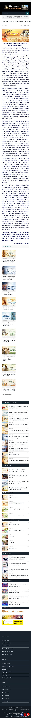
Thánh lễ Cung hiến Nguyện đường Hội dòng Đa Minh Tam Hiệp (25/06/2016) (19, 576)
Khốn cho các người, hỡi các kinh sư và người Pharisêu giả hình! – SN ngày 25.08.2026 (9, 358)
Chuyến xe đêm (12, 548)
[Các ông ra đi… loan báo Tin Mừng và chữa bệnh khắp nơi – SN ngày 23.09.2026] (9, 254)
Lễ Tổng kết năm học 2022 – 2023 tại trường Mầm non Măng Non (19, 591)
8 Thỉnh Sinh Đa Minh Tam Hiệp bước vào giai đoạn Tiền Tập (18, 407)
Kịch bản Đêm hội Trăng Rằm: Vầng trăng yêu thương (18, 476)
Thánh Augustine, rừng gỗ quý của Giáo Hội (19, 460)
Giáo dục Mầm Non (7, 580)
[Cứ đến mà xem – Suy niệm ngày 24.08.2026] (9, 368)
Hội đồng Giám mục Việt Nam (8, 666)
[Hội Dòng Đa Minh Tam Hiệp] (15, 6)
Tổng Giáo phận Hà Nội (7, 672)
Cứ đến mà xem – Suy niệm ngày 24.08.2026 (9, 375)
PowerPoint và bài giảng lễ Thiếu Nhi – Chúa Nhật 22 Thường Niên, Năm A (18, 470)
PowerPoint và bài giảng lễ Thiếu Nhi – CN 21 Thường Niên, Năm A (19, 482)
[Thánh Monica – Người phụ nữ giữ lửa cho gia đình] (9, 301)
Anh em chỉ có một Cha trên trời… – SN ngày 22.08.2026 (9, 389)
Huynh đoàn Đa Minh (6, 643)
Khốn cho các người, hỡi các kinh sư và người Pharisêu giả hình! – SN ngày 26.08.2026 (9, 341)
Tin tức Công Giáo (6, 669)
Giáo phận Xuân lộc (6, 663)
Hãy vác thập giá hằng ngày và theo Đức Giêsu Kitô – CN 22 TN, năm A (18, 413)
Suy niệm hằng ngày (24, 25)
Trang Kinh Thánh (5, 692)
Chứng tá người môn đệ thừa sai (16, 509)
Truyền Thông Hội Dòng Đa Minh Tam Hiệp (18, 716)
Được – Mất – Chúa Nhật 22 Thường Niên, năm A (18, 425)
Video (4, 553)
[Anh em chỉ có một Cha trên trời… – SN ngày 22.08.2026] (9, 383)
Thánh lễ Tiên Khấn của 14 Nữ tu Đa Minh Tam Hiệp (18, 570)
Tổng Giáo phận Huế (6, 675)
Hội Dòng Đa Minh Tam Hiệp (18, 714)
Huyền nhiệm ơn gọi (14, 520)
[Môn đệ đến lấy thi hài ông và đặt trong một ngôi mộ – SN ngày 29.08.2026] (9, 270)
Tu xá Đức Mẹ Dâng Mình (7, 651)
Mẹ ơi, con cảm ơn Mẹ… (14, 454)
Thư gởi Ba (11, 542)
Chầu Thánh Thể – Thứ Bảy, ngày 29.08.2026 (19, 430)
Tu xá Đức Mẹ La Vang (7, 654)
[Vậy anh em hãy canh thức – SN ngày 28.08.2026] (9, 286)
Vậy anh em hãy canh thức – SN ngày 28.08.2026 (9, 293)
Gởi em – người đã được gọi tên (16, 530)
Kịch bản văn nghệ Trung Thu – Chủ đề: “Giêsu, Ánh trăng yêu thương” (18, 488)
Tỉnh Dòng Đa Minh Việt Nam (8, 648)
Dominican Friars (5, 640)
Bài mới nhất (6, 402)
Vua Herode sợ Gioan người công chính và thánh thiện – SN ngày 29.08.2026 (18, 449)
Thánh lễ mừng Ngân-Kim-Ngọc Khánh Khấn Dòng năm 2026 (18, 564)
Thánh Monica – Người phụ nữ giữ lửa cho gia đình (9, 308)
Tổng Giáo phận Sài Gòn (7, 677)
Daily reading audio (6, 686)
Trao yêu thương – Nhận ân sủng (16, 503)
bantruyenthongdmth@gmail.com (15, 713)
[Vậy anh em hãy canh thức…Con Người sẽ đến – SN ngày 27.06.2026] (9, 316)
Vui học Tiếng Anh (5, 701)
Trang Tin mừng (5, 698)
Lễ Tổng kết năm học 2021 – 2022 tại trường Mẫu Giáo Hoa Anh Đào (18, 603)
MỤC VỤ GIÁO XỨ (7, 465)
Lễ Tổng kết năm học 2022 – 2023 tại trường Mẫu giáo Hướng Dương (19, 585)
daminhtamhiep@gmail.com (12, 712)
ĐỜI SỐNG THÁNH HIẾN (8, 492)
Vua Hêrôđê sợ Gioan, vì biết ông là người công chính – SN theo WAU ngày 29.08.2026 (19, 443)
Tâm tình (5, 520)
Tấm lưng (11, 536)
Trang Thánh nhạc (5, 695)
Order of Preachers (6, 645)
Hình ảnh (9, 553)
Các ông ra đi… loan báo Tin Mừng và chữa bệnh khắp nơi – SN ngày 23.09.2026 (9, 262)
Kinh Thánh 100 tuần (6, 689)
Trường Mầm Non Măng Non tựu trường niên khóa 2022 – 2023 (18, 597)
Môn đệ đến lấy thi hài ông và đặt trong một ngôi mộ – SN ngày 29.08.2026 (9, 278)
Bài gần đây (14, 402)
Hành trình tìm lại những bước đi (16, 515)
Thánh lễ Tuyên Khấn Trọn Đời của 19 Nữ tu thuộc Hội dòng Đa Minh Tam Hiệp (18, 558)
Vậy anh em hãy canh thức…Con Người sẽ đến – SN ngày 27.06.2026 (9, 324)
